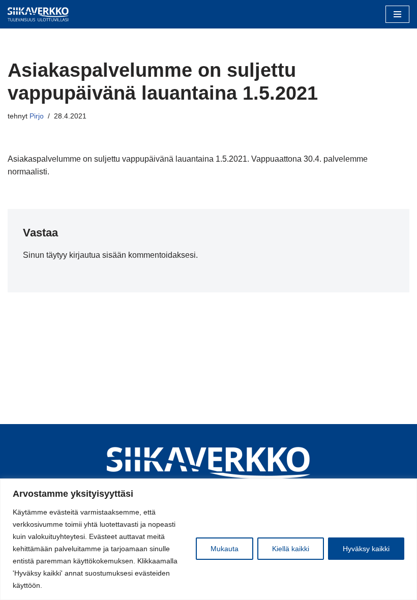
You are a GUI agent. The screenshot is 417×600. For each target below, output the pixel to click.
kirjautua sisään (97, 255)
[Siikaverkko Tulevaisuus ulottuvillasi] (38, 14)
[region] (208, 539)
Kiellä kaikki (290, 549)
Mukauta (225, 549)
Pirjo (36, 116)
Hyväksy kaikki (366, 549)
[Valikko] (397, 14)
